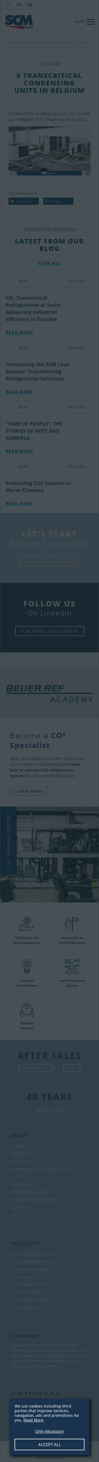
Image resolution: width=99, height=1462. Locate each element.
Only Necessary (49, 1431)
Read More (33, 1420)
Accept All (49, 1444)
